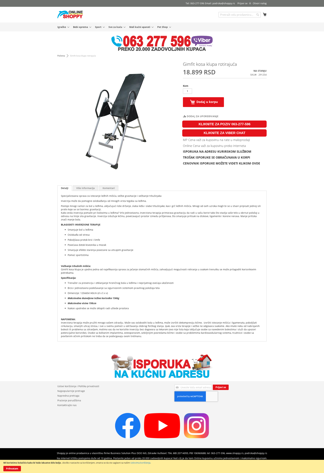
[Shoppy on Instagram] (196, 437)
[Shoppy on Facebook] (127, 437)
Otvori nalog (260, 3)
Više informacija (85, 188)
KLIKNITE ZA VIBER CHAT (224, 133)
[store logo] (70, 14)
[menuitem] (62, 26)
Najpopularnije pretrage (71, 391)
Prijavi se (242, 3)
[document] (162, 466)
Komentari (109, 188)
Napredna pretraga (68, 395)
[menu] (162, 26)
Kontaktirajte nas (67, 405)
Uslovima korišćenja (140, 462)
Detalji (64, 188)
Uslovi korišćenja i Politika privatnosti (78, 386)
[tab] (64, 188)
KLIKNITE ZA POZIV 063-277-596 (224, 124)
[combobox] (240, 14)
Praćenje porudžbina (69, 400)
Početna (61, 55)
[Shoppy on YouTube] (162, 437)
